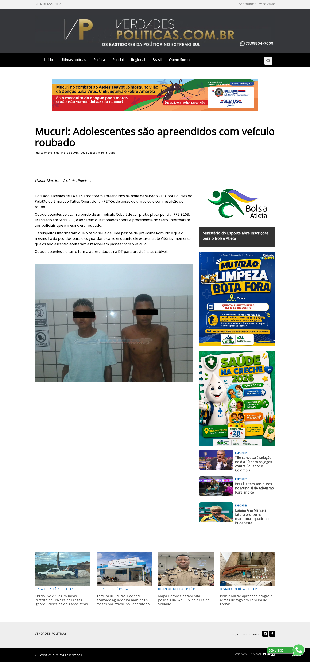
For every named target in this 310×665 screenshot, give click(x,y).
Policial (118, 59)
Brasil (157, 59)
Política (99, 59)
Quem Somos (180, 59)
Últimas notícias (73, 59)
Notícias (55, 589)
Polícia (190, 589)
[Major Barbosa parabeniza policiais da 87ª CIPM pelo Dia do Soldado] (186, 568)
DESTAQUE (41, 589)
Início (48, 59)
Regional (138, 59)
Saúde (129, 589)
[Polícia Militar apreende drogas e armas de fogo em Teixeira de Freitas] (247, 568)
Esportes (241, 453)
